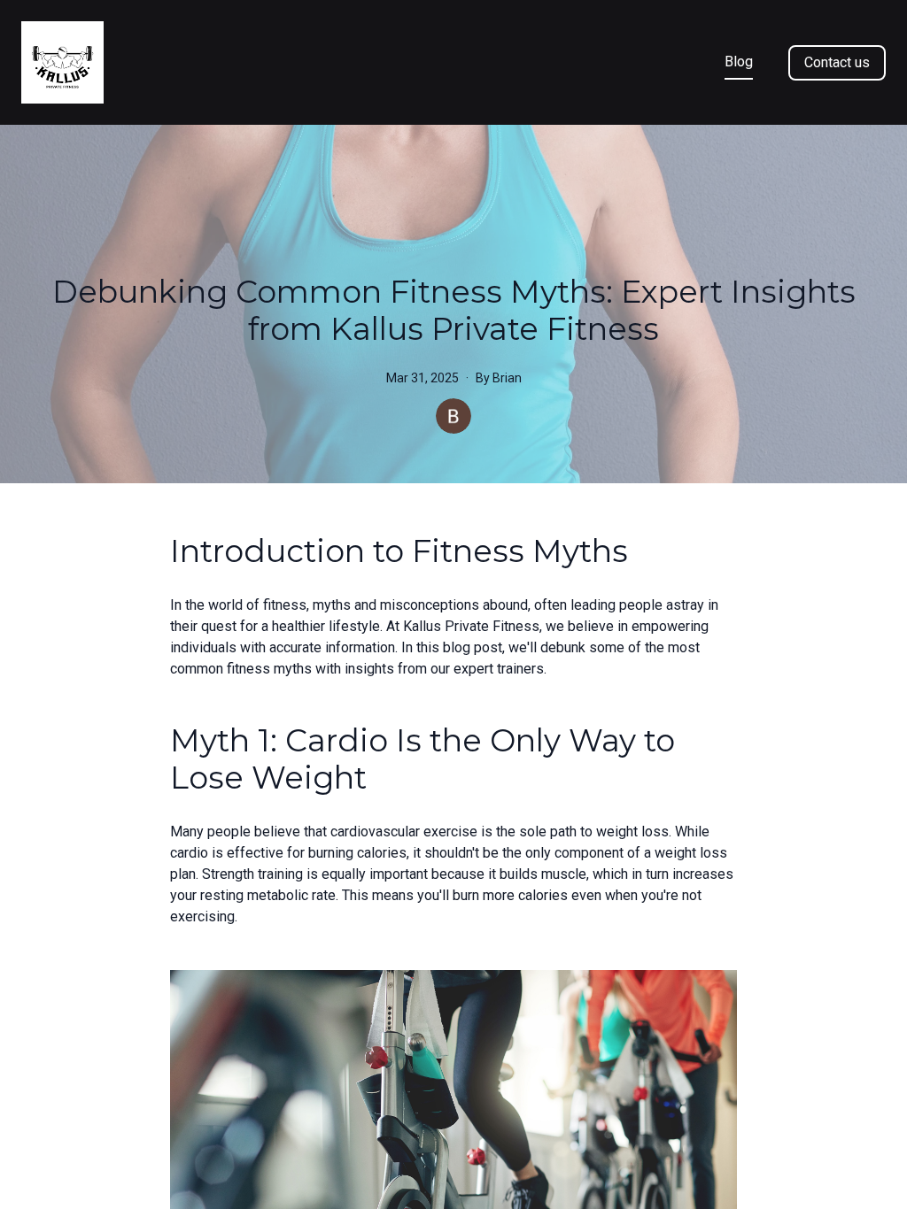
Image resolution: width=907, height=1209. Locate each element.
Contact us (837, 62)
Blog (739, 61)
